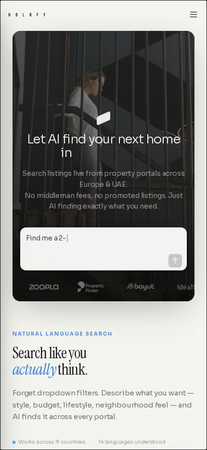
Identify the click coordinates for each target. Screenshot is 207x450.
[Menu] (193, 14)
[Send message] (175, 260)
